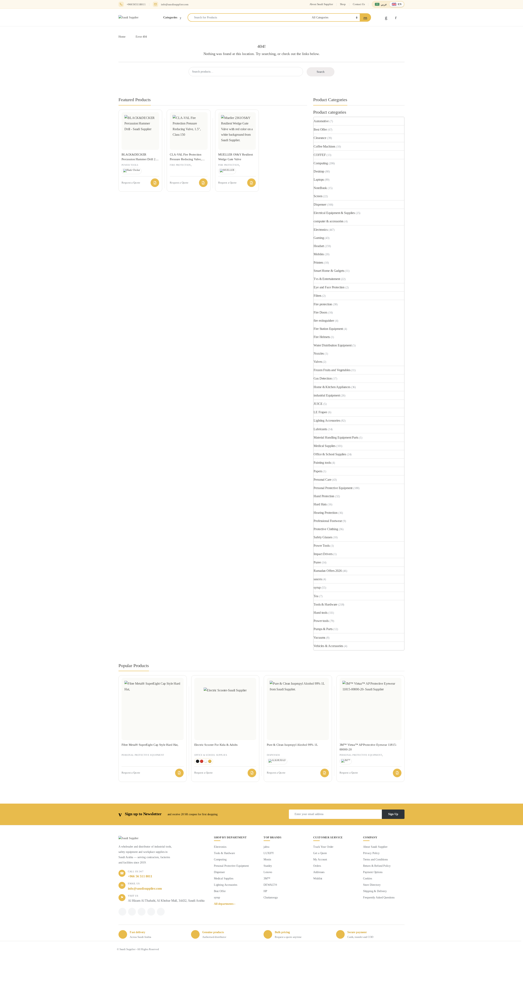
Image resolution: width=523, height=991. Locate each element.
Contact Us (359, 4)
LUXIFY (269, 853)
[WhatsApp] (141, 912)
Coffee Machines (324, 146)
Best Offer (320, 129)
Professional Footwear (328, 521)
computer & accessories (328, 221)
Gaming (319, 238)
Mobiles (319, 254)
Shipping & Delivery (375, 891)
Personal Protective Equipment (333, 488)
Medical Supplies (324, 446)
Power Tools (322, 545)
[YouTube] (161, 912)
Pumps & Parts (323, 629)
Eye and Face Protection (329, 287)
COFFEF (320, 155)
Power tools (130, 165)
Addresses (318, 872)
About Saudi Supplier (321, 4)
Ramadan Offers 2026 (328, 570)
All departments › (224, 903)
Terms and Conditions (375, 859)
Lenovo (268, 872)
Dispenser (320, 204)
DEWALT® (270, 884)
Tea (316, 596)
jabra (266, 846)
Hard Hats (320, 504)
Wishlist (317, 878)
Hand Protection (324, 496)
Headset (319, 246)
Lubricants (320, 429)
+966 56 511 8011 (140, 876)
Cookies (367, 878)
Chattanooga (270, 897)
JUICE (318, 403)
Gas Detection (323, 378)
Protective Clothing (326, 529)
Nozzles (319, 353)
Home (121, 36)
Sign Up (393, 814)
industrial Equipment (327, 395)
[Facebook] (122, 912)
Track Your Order (323, 846)
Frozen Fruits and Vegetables (332, 370)
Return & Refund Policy (377, 865)
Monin (267, 859)
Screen (318, 196)
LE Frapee (320, 412)
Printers (318, 262)
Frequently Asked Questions (378, 897)
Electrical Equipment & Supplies (334, 213)
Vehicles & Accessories (328, 646)
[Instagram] (151, 912)
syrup (317, 587)
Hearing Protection (325, 512)
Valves (318, 361)
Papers (318, 471)
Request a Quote (155, 182)
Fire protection (180, 165)
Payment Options (372, 872)
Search (320, 71)
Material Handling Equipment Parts (336, 437)
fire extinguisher (324, 320)
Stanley (268, 865)
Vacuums (319, 637)
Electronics (320, 229)
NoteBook (320, 188)
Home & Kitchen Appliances (332, 387)
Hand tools (320, 612)
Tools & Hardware (325, 604)
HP (265, 891)
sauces (318, 579)
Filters (317, 295)
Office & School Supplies (330, 454)
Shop (342, 4)
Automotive (321, 121)
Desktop (319, 171)
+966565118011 (136, 4)
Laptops (319, 179)
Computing (321, 163)
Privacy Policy (371, 853)
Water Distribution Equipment (332, 345)
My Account (320, 859)
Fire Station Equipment (328, 328)
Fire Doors (320, 312)
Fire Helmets (322, 337)
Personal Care (322, 479)
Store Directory (372, 884)
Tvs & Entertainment (327, 279)
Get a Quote (320, 853)
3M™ (267, 878)
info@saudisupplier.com (175, 4)
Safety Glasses (323, 537)
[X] (132, 912)
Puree (317, 562)
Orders (317, 865)
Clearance (320, 138)
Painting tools (322, 462)
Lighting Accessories (327, 420)
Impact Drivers (323, 554)
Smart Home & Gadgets (329, 270)
